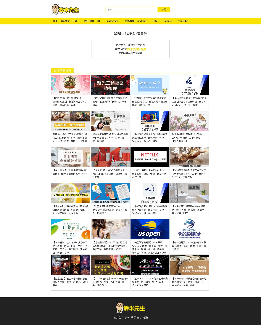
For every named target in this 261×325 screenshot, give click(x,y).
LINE (74, 20)
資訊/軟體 (89, 20)
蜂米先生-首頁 (136, 49)
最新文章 (65, 20)
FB (98, 20)
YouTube (183, 20)
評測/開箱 (130, 20)
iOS (155, 20)
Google (167, 20)
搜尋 (164, 9)
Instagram (112, 20)
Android (141, 20)
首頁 (55, 20)
